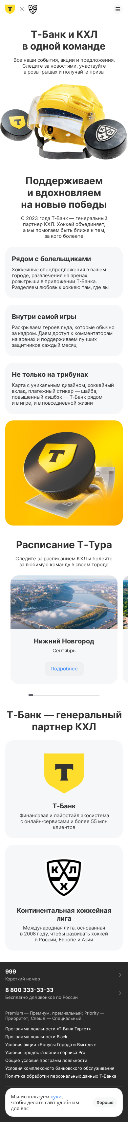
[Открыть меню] (118, 9)
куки (56, 1096)
